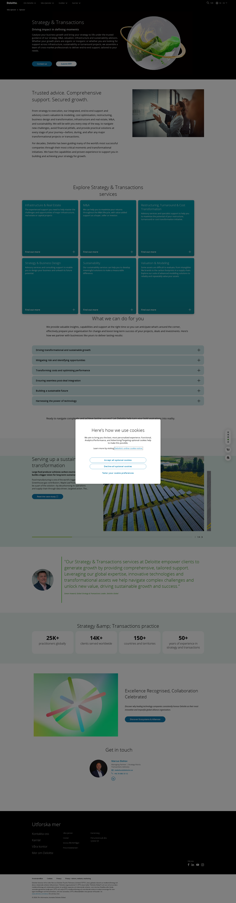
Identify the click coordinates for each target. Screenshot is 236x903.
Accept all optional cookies (118, 460)
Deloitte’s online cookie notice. (128, 448)
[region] (118, 451)
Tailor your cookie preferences (118, 473)
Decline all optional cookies (118, 466)
